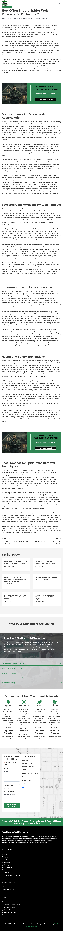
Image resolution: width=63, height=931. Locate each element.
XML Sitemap (12, 915)
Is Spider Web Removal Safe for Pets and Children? (47, 541)
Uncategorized (7, 7)
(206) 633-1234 (43, 823)
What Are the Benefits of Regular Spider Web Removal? (15, 541)
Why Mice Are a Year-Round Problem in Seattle (46, 578)
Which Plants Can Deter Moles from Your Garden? (45, 562)
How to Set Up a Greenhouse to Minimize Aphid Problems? (15, 562)
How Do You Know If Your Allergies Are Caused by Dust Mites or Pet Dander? (15, 579)
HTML (5, 915)
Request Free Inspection (11, 805)
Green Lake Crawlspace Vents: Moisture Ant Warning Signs (46, 597)
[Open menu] (59, 3)
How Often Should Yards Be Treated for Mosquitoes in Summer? (15, 597)
